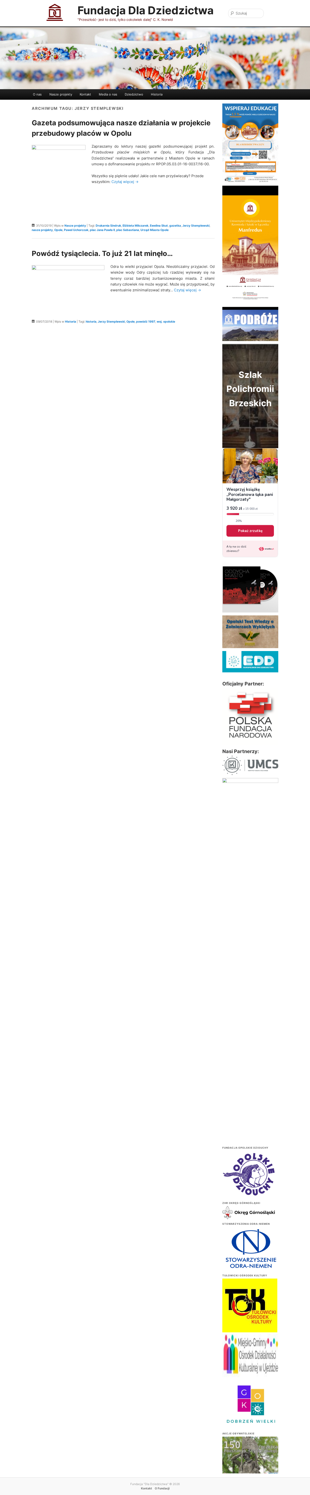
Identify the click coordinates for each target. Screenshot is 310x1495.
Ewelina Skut (159, 225)
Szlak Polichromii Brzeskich (250, 388)
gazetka (175, 225)
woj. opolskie (166, 321)
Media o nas (108, 94)
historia (91, 321)
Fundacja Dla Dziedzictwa (146, 10)
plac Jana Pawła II (102, 230)
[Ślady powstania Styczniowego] (250, 1457)
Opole (58, 230)
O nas (37, 94)
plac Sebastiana (127, 230)
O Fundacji (162, 1488)
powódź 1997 (145, 321)
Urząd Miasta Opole (154, 230)
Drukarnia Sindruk (108, 225)
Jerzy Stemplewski (195, 225)
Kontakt (85, 94)
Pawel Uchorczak (76, 230)
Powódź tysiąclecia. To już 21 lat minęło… (102, 253)
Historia (157, 94)
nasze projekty (42, 230)
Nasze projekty (60, 94)
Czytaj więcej (125, 181)
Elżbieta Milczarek (135, 225)
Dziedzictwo (134, 94)
